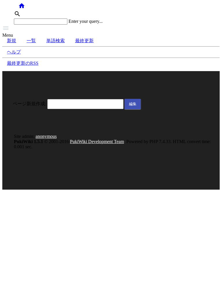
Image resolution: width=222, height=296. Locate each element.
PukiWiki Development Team (97, 141)
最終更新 (84, 40)
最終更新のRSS (22, 63)
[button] (111, 29)
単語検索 (55, 40)
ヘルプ (14, 51)
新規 (11, 40)
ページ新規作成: (29, 103)
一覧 (31, 40)
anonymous (46, 136)
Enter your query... (86, 21)
